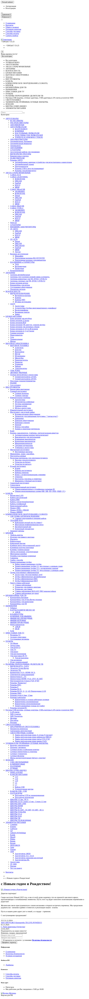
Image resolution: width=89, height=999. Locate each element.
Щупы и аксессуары (23, 408)
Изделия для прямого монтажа (22, 537)
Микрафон (19, 256)
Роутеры (13, 722)
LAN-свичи (14, 712)
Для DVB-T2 (15, 647)
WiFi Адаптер (15, 714)
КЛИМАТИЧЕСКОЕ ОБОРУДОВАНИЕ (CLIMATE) (27, 514)
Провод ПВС (15, 508)
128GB (17, 612)
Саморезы (14, 558)
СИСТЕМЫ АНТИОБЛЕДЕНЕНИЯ (24, 516)
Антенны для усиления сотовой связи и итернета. (30, 277)
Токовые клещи (21, 406)
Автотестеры (20, 400)
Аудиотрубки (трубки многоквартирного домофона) (35, 308)
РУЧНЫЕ (14, 768)
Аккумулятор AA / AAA (24, 856)
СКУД (12, 304)
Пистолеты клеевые (18, 456)
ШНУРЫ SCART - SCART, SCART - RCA (27, 810)
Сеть (12, 337)
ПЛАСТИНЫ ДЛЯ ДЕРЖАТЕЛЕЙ (29, 135)
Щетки (13, 341)
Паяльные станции (22, 423)
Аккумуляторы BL (22, 860)
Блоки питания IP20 (18, 323)
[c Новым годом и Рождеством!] (14, 889)
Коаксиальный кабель (18, 506)
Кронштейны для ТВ (18, 604)
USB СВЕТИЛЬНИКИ (19, 762)
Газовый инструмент (18, 391)
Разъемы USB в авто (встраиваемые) (29, 168)
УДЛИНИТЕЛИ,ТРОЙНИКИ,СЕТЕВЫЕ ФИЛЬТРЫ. (27, 743)
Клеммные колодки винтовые (22, 547)
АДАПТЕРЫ (15, 150)
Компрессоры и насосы (19, 156)
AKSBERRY (20, 191)
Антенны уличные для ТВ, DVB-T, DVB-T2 (27, 281)
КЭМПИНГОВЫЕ (17, 764)
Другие (18, 252)
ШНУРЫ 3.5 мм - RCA (19, 799)
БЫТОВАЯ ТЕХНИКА (19, 345)
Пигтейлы (14, 720)
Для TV (13, 650)
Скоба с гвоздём (16, 560)
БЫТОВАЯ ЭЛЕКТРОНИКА (17, 343)
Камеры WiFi (20, 300)
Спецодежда (15, 485)
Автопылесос (15, 146)
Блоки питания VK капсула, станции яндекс (27, 325)
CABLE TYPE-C (17, 208)
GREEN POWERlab (18, 833)
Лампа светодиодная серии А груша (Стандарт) (33, 735)
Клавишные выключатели (25, 439)
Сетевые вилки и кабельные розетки (24, 749)
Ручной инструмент (18, 466)
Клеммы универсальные (19, 550)
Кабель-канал (15, 541)
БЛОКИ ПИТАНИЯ (14, 316)
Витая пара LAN (16, 495)
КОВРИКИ (19, 131)
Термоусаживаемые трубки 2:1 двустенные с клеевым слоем (38, 566)
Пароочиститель (21, 360)
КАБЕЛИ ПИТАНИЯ (18, 774)
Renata (12, 841)
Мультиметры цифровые (24, 402)
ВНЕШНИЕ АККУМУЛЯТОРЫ (23, 227)
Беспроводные (20, 266)
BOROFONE (20, 179)
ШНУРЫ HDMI (16, 806)
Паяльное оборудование (24, 420)
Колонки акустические (19, 254)
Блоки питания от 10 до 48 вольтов (24, 329)
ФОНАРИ (10, 760)
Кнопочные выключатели (25, 441)
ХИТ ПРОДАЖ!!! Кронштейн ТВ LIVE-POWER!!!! (21, 923)
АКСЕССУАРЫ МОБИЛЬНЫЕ (18, 173)
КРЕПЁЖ (9, 533)
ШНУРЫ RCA (16, 808)
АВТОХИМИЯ (16, 148)
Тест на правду (16, 868)
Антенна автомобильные (20, 275)
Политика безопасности (15, 954)
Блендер (18, 350)
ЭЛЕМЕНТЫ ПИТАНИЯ (16, 822)
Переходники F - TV (18, 677)
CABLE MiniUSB (17, 206)
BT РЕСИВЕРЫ (16, 121)
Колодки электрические (19, 745)
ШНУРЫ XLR (16, 816)
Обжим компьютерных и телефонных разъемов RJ (35, 489)
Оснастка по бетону (23, 462)
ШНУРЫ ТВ (15, 818)
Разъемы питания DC (18, 708)
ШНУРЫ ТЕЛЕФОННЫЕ (20, 820)
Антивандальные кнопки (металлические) (31, 435)
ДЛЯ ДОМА (15, 370)
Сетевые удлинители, (18, 754)
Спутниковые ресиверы (19, 639)
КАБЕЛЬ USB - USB (18, 791)
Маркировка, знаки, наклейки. (22, 454)
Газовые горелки (21, 395)
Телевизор (19, 364)
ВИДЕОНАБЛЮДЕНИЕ (20, 293)
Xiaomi (13, 849)
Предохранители (21, 166)
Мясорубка (19, 358)
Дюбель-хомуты (16, 535)
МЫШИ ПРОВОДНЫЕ (19, 622)
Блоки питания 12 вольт (19, 321)
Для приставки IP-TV (18, 656)
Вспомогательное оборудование (27, 414)
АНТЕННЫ (10, 273)
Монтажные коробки (18, 554)
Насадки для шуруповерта (25, 460)
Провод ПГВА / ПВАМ (19, 510)
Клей (12, 431)
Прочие (13, 866)
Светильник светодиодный (21, 731)
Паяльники (19, 418)
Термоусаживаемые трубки (21, 562)
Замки (17, 314)
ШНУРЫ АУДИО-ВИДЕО (16, 770)
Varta (12, 847)
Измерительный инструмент (21, 410)
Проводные (19, 268)
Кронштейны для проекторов (21, 602)
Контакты (9, 25)
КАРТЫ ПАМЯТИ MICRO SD (22, 610)
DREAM (18, 181)
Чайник (18, 366)
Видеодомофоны (21, 310)
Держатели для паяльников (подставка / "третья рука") (36, 416)
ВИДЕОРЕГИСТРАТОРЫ (20, 154)
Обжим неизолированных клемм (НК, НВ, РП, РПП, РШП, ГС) (40, 491)
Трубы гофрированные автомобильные (30, 577)
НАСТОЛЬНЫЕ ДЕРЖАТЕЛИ (27, 133)
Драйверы (10, 965)
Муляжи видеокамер (23, 302)
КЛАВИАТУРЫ (16, 614)
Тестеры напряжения (23, 404)
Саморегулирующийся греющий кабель (30, 518)
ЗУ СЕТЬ (13, 239)
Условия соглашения (14, 956)
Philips (12, 839)
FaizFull (18, 183)
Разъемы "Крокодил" (18, 683)
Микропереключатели (23, 443)
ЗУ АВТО (14, 229)
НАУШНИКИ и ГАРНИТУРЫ (22, 262)
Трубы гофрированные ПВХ (26, 579)
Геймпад (13, 608)
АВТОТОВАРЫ (12, 119)
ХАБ (12, 631)
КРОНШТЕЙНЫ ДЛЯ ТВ (16, 595)
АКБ (12, 852)
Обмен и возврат (12, 27)
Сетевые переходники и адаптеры (23, 752)
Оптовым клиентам (13, 29)
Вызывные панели (22, 312)
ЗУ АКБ (13, 864)
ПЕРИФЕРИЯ (11, 606)
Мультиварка (20, 356)
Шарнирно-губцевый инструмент (28, 481)
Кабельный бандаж (17, 543)
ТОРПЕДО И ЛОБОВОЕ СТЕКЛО (29, 137)
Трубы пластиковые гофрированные (24, 572)
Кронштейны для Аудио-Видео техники (26, 600)
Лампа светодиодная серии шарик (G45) (31, 741)
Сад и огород (15, 385)
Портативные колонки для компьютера (30, 260)
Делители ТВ (15, 670)
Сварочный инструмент (19, 483)
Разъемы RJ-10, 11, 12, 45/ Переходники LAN (28, 691)
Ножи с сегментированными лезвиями (30, 475)
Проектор (18, 362)
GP (11, 831)
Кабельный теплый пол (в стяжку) (28, 523)
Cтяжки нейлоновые (23, 585)
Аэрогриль (19, 348)
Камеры (18, 298)
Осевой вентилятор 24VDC (26, 379)
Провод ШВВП (16, 512)
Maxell (12, 837)
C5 (16, 783)
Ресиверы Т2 (15, 635)
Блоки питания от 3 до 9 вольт (22, 331)
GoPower (13, 829)
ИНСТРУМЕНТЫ (13, 387)
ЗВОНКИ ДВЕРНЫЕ (18, 373)
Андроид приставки (18, 637)
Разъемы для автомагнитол (25, 171)
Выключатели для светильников (27, 437)
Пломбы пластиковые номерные (23, 556)
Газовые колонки (17, 333)
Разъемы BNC (15, 685)
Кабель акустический (18, 498)
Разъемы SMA (15, 693)
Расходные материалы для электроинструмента (29, 458)
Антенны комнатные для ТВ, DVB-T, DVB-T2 (28, 279)
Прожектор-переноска (19, 729)
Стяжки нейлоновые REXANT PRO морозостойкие (35, 591)
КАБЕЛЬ (9, 493)
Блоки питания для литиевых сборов (24, 327)
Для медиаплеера (21, 658)
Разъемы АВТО (16, 160)
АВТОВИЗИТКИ (17, 125)
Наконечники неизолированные (27, 704)
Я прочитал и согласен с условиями (27, 940)
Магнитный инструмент (20, 450)
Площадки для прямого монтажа (28, 587)
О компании (10, 23)
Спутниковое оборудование (21, 287)
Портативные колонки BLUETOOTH (30, 258)
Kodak (12, 835)
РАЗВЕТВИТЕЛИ (17, 158)
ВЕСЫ (17, 354)
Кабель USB (20, 787)
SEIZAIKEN (15, 845)
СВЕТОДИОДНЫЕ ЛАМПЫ (21, 733)
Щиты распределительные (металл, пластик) (28, 758)
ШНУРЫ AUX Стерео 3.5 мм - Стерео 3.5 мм (28, 802)
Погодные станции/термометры (22, 381)
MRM (17, 187)
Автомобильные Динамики (21, 141)
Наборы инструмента (23, 470)
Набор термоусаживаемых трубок (28, 564)
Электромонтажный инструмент (23, 487)
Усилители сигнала (17, 289)
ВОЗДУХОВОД (21, 129)
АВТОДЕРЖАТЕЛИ (18, 127)
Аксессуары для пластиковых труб (28, 575)
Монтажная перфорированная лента (29, 525)
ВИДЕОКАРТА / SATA (19, 666)
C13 (16, 777)
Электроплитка (21, 368)
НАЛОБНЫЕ (15, 766)
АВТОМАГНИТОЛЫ (19, 139)
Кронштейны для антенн (20, 285)
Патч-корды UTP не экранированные (29, 795)
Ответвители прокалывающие (22, 675)
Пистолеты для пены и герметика (28, 479)
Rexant (12, 843)
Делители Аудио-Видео (19, 668)
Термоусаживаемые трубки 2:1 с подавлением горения (36, 568)
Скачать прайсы (12, 36)
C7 (16, 785)
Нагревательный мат (23, 527)
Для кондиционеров (18, 654)
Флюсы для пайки (22, 427)
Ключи (17, 468)
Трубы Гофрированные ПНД (26, 581)
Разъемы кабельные (18, 697)
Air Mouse (14, 643)
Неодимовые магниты (23, 452)
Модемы (13, 718)
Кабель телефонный (18, 504)
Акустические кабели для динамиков (25, 152)
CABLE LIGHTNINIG (19, 177)
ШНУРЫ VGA (16, 814)
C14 (16, 779)
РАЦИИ (13, 383)
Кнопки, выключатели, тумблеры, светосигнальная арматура (34, 433)
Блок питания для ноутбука (21, 318)
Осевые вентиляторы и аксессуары (24, 375)
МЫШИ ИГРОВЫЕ (18, 620)
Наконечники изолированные (26, 702)
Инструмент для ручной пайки (22, 412)
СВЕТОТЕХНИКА (13, 725)
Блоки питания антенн (19, 283)
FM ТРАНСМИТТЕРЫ (19, 123)
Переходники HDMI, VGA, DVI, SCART (26, 679)
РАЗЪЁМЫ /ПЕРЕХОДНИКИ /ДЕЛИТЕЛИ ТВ (24, 664)
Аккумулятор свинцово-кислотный (29, 858)
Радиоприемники (17, 271)
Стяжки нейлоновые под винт (27, 593)
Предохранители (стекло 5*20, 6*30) (24, 681)
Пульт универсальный (19, 662)
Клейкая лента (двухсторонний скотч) (25, 545)
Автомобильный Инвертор (21, 143)
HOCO (17, 185)
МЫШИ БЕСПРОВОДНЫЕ (21, 618)
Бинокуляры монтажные (20, 389)
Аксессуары (19, 306)
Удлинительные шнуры (24, 789)
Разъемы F (14, 687)
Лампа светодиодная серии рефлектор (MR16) (33, 737)
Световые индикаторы (24, 445)
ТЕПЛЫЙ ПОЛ (16, 520)
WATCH (13, 223)
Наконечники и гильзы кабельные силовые (32, 700)
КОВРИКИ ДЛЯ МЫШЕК (21, 616)
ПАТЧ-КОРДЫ (16, 793)
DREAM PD (20, 246)
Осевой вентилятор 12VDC (26, 377)
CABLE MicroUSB (17, 189)
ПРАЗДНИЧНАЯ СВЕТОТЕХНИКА (25, 727)
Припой (18, 425)
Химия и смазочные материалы (27, 429)
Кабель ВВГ (15, 500)
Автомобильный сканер (24, 164)
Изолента (14, 539)
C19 (16, 781)
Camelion (13, 824)
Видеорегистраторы (23, 296)
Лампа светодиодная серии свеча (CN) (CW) (32, 739)
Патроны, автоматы (18, 747)
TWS (17, 264)
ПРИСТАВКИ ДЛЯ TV (15, 633)
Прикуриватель (16, 335)
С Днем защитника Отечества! (13, 927)
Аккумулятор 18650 (22, 854)
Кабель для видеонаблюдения (22, 502)
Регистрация (11, 8)
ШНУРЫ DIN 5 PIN (18, 804)
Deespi (17, 196)
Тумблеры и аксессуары (24, 448)
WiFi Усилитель (16, 716)
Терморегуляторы (17, 531)
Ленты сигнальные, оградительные (24, 552)
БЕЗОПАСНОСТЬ (13, 291)
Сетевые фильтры (17, 756)
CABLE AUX (15, 175)
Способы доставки (13, 31)
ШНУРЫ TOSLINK (18, 812)
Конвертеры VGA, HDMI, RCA (22, 672)
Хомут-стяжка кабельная (20, 583)
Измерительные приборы (20, 398)
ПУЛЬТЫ (9, 641)
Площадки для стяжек (23, 589)
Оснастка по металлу (23, 464)
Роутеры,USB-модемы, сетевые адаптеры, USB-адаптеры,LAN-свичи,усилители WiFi (39, 710)
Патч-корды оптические (24, 797)
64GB (17, 629)
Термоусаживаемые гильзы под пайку (30, 706)
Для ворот (14, 652)
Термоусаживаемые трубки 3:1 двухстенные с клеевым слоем (39, 570)
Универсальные (16, 339)
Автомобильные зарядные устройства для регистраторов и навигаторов (43, 162)
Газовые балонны (22, 393)
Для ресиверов (16, 660)
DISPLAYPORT (16, 772)
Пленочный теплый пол (24, 529)
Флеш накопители (17, 625)
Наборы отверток (22, 473)
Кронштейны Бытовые (19, 597)
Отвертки (18, 477)
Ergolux (13, 827)
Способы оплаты (12, 33)
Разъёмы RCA (15, 689)
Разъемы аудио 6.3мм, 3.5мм (21, 695)
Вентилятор (19, 352)
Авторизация (11, 6)
